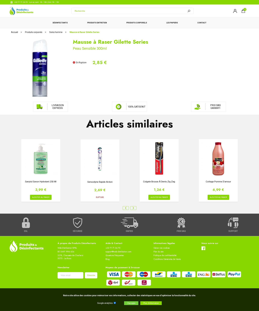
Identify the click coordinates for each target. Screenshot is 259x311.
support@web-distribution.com (118, 251)
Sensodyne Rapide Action (100, 182)
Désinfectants (60, 23)
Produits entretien (97, 23)
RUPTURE (100, 197)
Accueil (14, 32)
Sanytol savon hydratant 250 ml (40, 181)
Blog (108, 259)
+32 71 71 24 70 (21, 2)
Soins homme (56, 32)
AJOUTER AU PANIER (40, 197)
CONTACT (201, 23)
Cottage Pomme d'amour (218, 181)
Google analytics (105, 303)
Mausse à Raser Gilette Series (84, 32)
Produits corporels (136, 23)
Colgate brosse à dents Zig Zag (159, 181)
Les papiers (172, 23)
